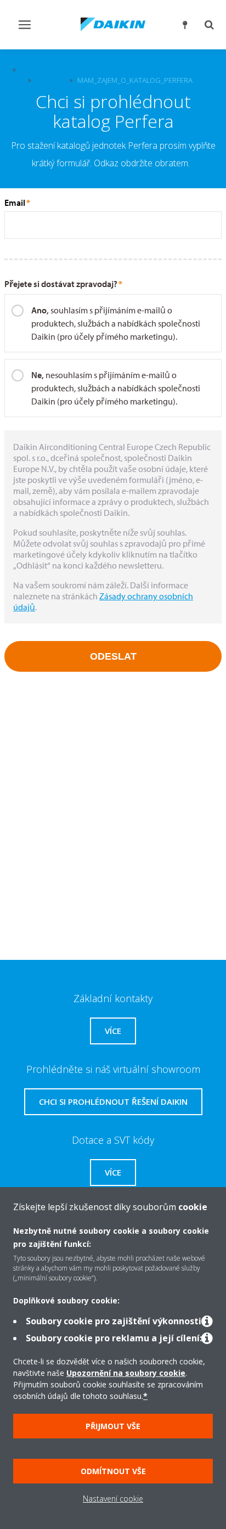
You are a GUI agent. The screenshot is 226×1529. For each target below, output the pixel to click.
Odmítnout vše (113, 1471)
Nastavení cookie (113, 1498)
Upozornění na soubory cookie (125, 1373)
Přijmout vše (113, 1426)
